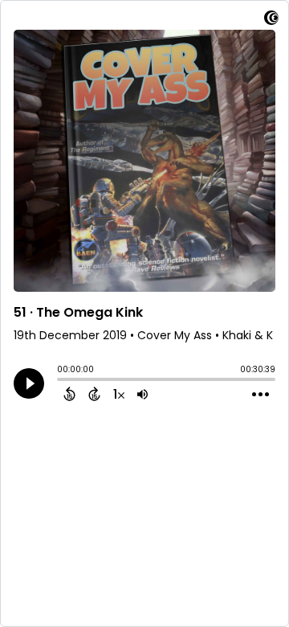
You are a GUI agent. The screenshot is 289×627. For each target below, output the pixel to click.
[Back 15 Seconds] (69, 394)
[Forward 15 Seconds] (94, 394)
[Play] (29, 383)
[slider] (61, 381)
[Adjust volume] (142, 394)
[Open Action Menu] (260, 394)
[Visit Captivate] (271, 20)
